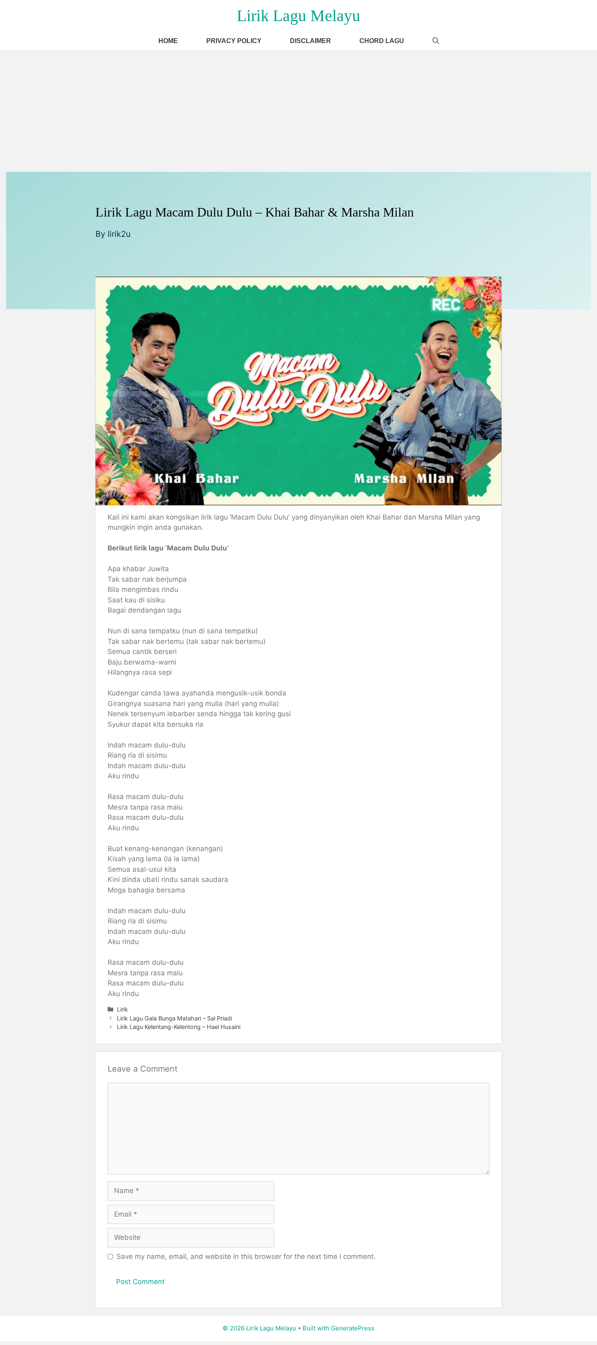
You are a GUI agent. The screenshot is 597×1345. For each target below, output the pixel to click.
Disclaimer (310, 40)
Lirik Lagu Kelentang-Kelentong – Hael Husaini (178, 1026)
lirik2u (119, 234)
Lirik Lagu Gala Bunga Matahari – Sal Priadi (174, 1018)
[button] (435, 41)
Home (168, 40)
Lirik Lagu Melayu (298, 15)
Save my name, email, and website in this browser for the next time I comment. (246, 1256)
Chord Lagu (381, 40)
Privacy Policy (234, 40)
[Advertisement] (298, 111)
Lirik (122, 1009)
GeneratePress (352, 1328)
